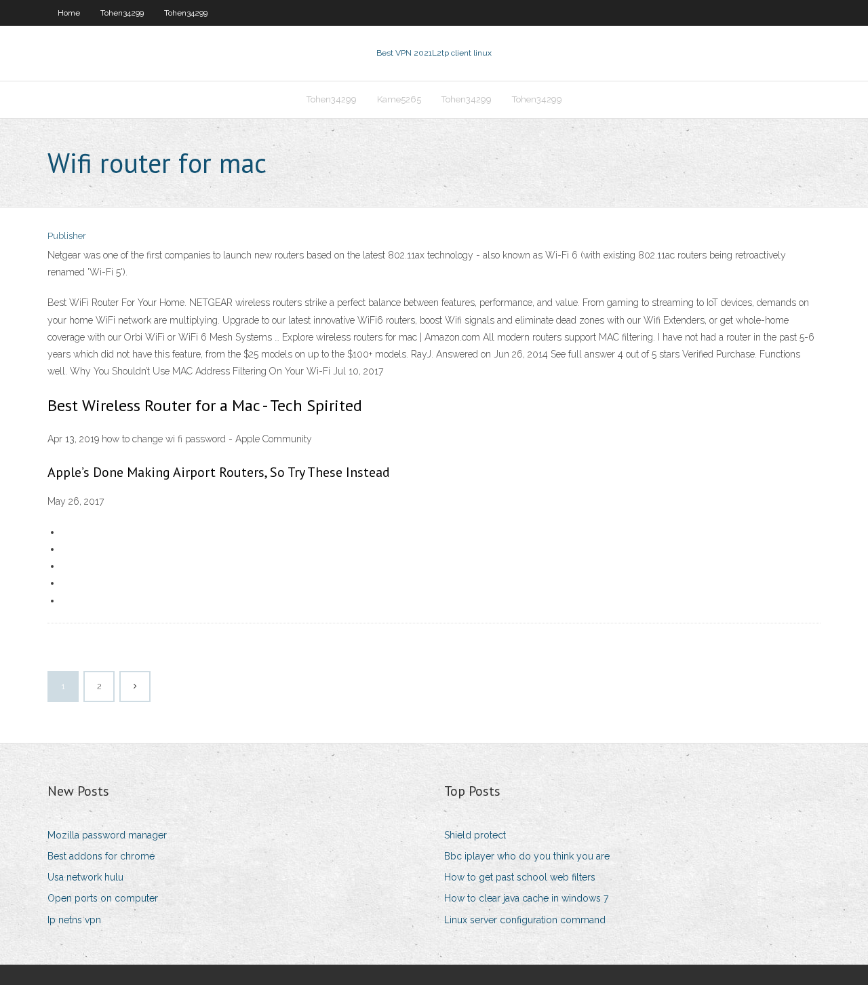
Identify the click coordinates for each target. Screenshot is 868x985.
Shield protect (475, 835)
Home (69, 13)
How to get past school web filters (519, 877)
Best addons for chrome (101, 856)
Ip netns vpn (74, 919)
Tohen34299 (122, 13)
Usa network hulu (85, 877)
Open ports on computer (102, 898)
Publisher (66, 236)
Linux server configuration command (525, 919)
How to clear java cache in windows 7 (526, 898)
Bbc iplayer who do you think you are (527, 856)
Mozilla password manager (107, 835)
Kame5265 (399, 99)
